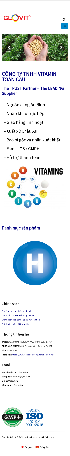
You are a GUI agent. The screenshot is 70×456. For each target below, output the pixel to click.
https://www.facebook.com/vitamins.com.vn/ (32, 354)
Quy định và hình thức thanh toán (17, 311)
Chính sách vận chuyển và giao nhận (18, 315)
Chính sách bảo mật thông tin (15, 324)
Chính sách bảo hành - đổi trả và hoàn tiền (21, 319)
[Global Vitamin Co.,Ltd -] (17, 17)
